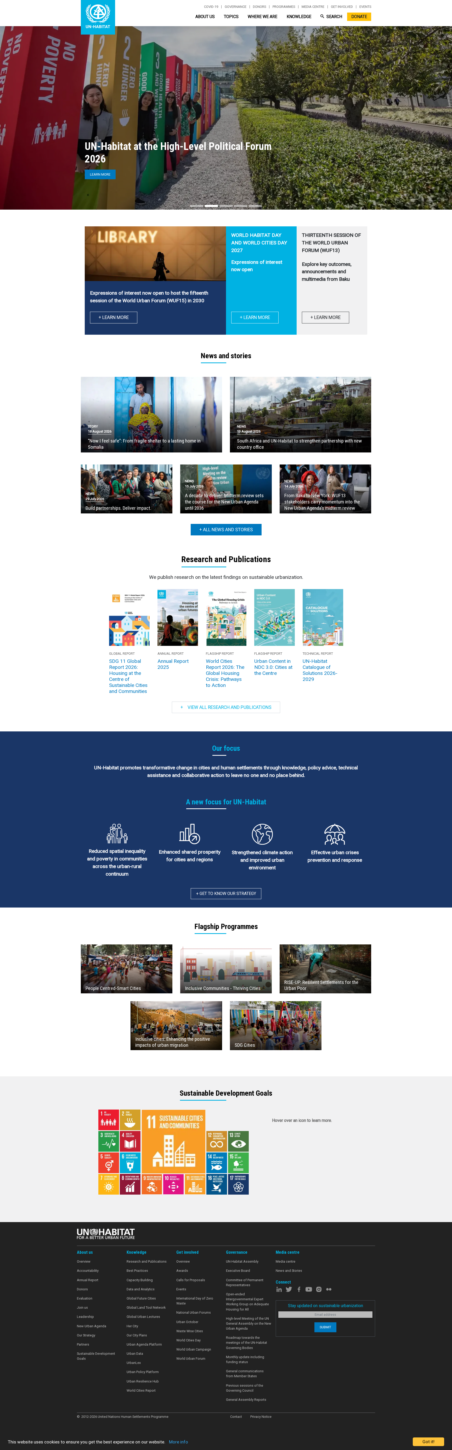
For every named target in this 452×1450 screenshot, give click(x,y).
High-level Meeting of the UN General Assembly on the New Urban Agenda (248, 1323)
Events (365, 6)
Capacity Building (140, 1280)
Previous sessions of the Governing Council (244, 1388)
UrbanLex (134, 1363)
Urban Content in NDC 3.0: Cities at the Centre (273, 667)
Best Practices (137, 1271)
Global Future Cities (141, 1298)
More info (178, 1442)
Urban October (187, 1322)
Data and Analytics (141, 1289)
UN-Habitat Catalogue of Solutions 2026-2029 (320, 670)
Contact (236, 1417)
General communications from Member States (245, 1373)
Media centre (313, 6)
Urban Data (135, 1354)
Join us (82, 1307)
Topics (231, 16)
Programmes (284, 6)
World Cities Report (141, 1390)
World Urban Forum (190, 1359)
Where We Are (262, 16)
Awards (182, 1271)
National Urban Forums (193, 1312)
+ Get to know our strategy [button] (226, 893)
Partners (83, 1344)
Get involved (342, 6)
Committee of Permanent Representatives (244, 1282)
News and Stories (289, 1271)
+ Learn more (255, 317)
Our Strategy (86, 1335)
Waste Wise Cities (189, 1331)
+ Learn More (114, 317)
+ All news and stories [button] (226, 529)
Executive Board (238, 1271)
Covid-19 (211, 6)
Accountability (88, 1271)
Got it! (428, 1441)
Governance (235, 6)
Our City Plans (137, 1335)
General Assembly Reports (246, 1400)
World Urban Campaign (193, 1349)
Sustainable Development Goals (96, 1356)
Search (333, 16)
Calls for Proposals (190, 1280)
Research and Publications (147, 1261)
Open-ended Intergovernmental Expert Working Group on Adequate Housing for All (247, 1301)
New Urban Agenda (91, 1326)
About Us (205, 16)
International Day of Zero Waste (194, 1300)
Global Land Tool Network (146, 1307)
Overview (84, 1261)
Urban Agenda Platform (144, 1344)
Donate (359, 16)
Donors (259, 6)
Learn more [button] (100, 174)
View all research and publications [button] (226, 707)
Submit (325, 1327)
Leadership (85, 1317)
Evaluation (84, 1298)
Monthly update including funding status (245, 1359)
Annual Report (87, 1280)
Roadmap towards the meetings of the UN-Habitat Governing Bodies (246, 1343)
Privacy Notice (261, 1417)
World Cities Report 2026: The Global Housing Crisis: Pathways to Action (225, 673)
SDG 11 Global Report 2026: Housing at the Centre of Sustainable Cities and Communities (128, 676)
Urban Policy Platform (143, 1372)
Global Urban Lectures (143, 1317)
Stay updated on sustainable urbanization (325, 1305)
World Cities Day (188, 1340)
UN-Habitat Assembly (242, 1261)
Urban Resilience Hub (143, 1381)
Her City (132, 1326)
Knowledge (299, 16)
